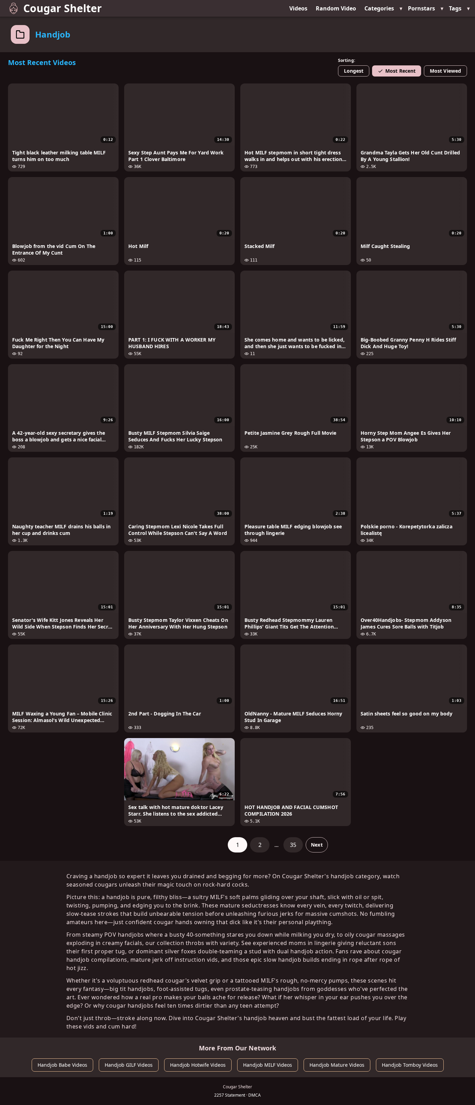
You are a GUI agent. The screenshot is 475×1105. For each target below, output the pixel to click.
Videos (298, 8)
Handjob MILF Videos (267, 1065)
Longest (354, 70)
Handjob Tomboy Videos (410, 1065)
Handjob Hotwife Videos (198, 1065)
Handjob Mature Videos (336, 1065)
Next (316, 844)
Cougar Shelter (62, 8)
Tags (455, 8)
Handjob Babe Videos (62, 1065)
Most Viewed (445, 70)
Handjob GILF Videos (129, 1065)
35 (293, 845)
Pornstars (421, 8)
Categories (379, 8)
